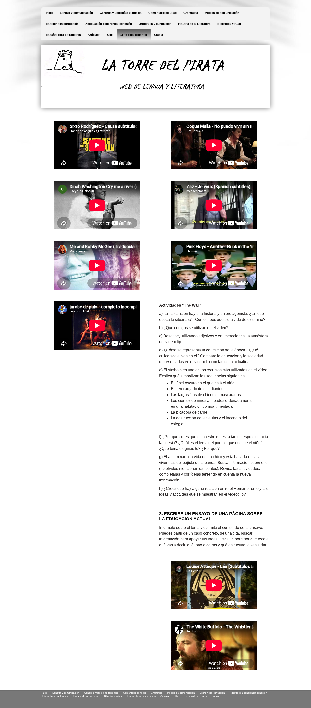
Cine (110, 35)
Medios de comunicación (222, 13)
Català (158, 35)
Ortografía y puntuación (155, 24)
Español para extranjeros (63, 35)
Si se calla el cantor (133, 35)
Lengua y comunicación (76, 13)
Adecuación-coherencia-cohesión (108, 24)
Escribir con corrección (62, 24)
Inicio (49, 13)
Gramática (190, 13)
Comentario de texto (162, 13)
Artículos (94, 35)
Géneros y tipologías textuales (121, 13)
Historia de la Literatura (194, 24)
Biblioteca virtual (229, 24)
